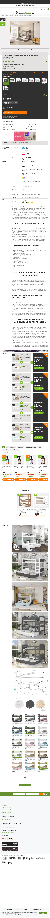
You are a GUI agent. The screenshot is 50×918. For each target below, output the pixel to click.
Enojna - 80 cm (5, 449)
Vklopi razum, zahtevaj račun (7, 809)
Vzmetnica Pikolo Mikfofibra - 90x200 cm (24, 406)
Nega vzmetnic (20, 447)
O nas (3, 802)
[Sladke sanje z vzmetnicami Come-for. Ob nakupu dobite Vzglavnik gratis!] (25, 350)
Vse (3, 447)
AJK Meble (11, 15)
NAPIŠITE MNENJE (25, 785)
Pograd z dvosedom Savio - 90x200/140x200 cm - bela (40, 510)
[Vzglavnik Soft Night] (16, 418)
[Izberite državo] (45, 9)
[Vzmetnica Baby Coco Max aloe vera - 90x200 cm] (16, 387)
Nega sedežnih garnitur (10, 447)
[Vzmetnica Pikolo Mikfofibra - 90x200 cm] (16, 407)
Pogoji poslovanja (5, 810)
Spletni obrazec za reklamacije (8, 832)
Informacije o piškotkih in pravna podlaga (10, 913)
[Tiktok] (47, 793)
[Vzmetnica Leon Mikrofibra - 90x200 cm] (16, 437)
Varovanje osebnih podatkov (7, 807)
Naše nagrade (4, 803)
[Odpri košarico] (48, 9)
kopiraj (16, 102)
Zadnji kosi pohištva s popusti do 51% (25, 1)
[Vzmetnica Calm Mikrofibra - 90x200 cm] (16, 367)
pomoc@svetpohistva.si (10, 827)
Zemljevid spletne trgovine (7, 812)
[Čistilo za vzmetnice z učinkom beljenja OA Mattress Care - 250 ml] (31, 460)
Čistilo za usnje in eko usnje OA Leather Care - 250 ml (18, 468)
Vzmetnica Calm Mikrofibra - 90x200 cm (24, 366)
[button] (18, 50)
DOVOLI (43, 913)
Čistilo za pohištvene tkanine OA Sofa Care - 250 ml (6, 468)
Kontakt (3, 814)
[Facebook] (41, 794)
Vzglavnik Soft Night (25, 415)
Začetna (3, 15)
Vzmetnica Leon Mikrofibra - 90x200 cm (24, 436)
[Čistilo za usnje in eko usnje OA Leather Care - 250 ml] (19, 460)
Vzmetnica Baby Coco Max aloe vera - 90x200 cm (25, 386)
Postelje (6, 15)
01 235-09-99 (22, 6)
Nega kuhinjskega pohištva (31, 447)
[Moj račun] (42, 9)
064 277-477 (30, 6)
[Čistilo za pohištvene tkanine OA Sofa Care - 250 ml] (7, 460)
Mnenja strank (4, 805)
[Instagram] (44, 794)
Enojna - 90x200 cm (14, 449)
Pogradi (39, 447)
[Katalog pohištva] (36, 9)
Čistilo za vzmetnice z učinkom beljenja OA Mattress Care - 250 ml (30, 468)
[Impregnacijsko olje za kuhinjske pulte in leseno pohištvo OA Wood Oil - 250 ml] (43, 460)
